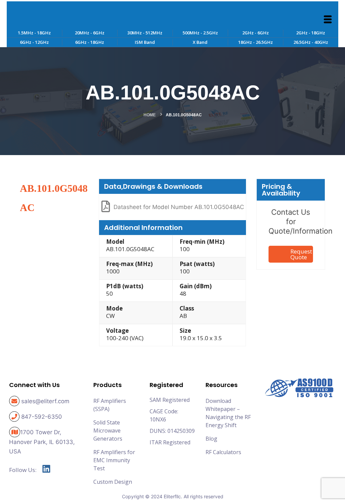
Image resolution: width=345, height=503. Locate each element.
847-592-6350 (41, 416)
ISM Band (145, 42)
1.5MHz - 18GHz (34, 33)
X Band (200, 42)
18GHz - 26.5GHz (255, 42)
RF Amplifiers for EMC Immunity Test (114, 460)
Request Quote (301, 254)
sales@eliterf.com (45, 401)
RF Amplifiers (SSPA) (109, 405)
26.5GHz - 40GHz (310, 42)
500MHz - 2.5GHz (200, 33)
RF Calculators (223, 452)
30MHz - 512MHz (144, 33)
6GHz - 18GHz (89, 42)
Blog (211, 438)
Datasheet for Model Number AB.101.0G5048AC (179, 207)
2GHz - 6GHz (255, 33)
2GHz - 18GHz (310, 33)
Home (150, 115)
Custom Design (112, 481)
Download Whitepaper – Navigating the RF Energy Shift (228, 413)
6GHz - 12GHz (34, 42)
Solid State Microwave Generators (107, 430)
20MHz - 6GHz (89, 33)
